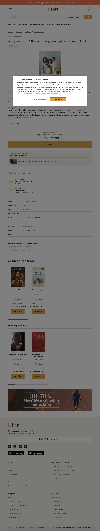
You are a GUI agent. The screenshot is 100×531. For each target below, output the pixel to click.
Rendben (58, 99)
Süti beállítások (40, 100)
